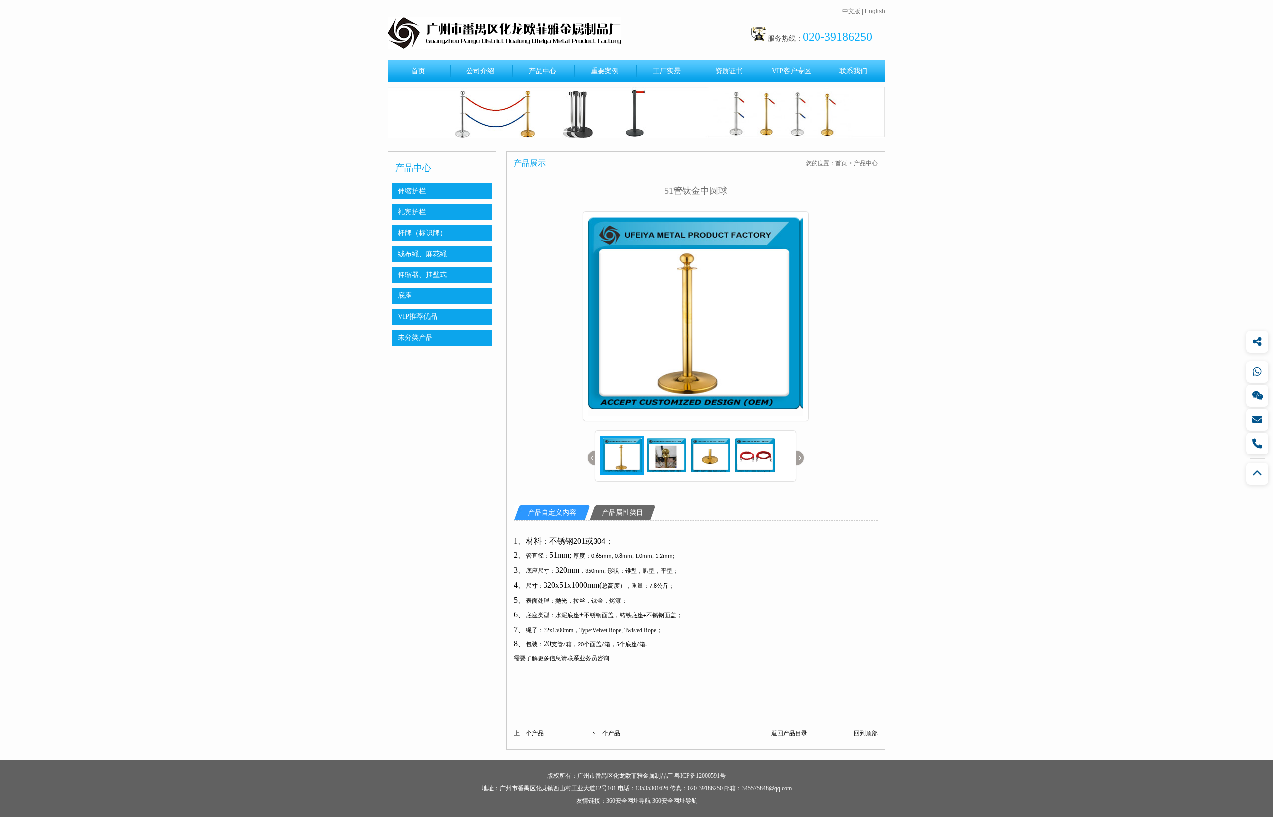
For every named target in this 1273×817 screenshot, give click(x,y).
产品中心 (542, 71)
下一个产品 (605, 733)
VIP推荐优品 (417, 316)
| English (873, 11)
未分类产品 (415, 337)
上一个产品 (529, 733)
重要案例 (605, 71)
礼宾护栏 (412, 212)
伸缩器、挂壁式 (422, 274)
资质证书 (729, 71)
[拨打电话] (1257, 443)
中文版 (851, 11)
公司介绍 (480, 71)
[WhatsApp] (1257, 372)
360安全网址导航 (628, 800)
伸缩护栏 (412, 191)
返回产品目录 (789, 733)
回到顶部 (866, 733)
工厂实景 (667, 71)
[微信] (1257, 396)
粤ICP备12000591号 (700, 775)
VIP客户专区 (791, 71)
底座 (405, 295)
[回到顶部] (1257, 474)
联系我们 (853, 71)
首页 (418, 71)
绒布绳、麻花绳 (422, 254)
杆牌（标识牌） (422, 233)
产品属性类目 (622, 512)
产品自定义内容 (552, 512)
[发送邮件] (1257, 420)
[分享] (1257, 342)
